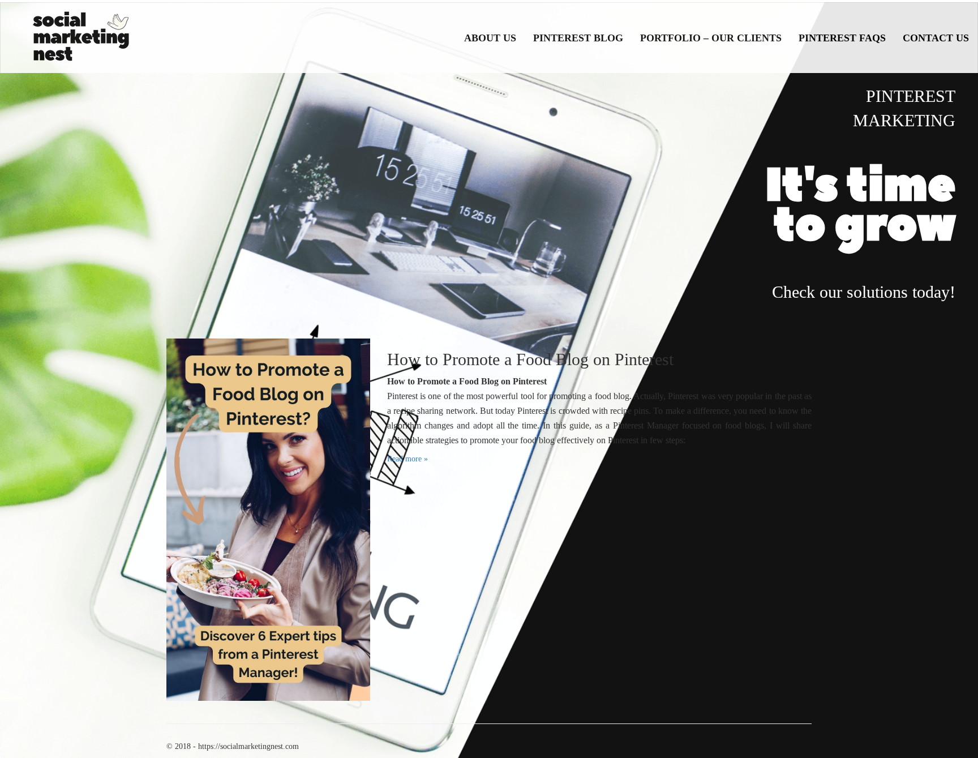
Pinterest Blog (578, 38)
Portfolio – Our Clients (711, 38)
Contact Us (936, 38)
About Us (490, 38)
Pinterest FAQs (842, 38)
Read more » (407, 459)
